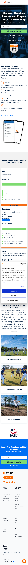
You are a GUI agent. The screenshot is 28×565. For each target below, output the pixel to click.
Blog (16, 534)
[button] (24, 561)
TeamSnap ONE (6, 492)
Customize (13, 295)
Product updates (18, 536)
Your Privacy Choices (7, 561)
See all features (7, 116)
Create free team (14, 184)
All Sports (5, 536)
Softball (4, 531)
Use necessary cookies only (14, 300)
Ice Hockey (5, 525)
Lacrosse (5, 527)
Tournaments (6, 500)
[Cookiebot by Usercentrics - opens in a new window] (20, 264)
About (16, 518)
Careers (17, 520)
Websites (5, 503)
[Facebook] (12, 482)
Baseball (5, 518)
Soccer (4, 529)
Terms (4, 557)
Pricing (4, 496)
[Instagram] (9, 482)
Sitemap (5, 554)
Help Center (8, 477)
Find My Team (18, 500)
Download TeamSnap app (20, 507)
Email (2, 454)
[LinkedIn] (4, 482)
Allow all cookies (14, 291)
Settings (22, 286)
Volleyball (5, 533)
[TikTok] (15, 482)
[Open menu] (2, 2)
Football (4, 522)
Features (17, 496)
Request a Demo (6, 494)
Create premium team (14, 229)
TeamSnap (17, 494)
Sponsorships (6, 498)
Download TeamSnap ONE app (20, 503)
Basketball (5, 520)
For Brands (17, 522)
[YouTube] (7, 482)
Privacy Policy (6, 559)
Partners (17, 525)
